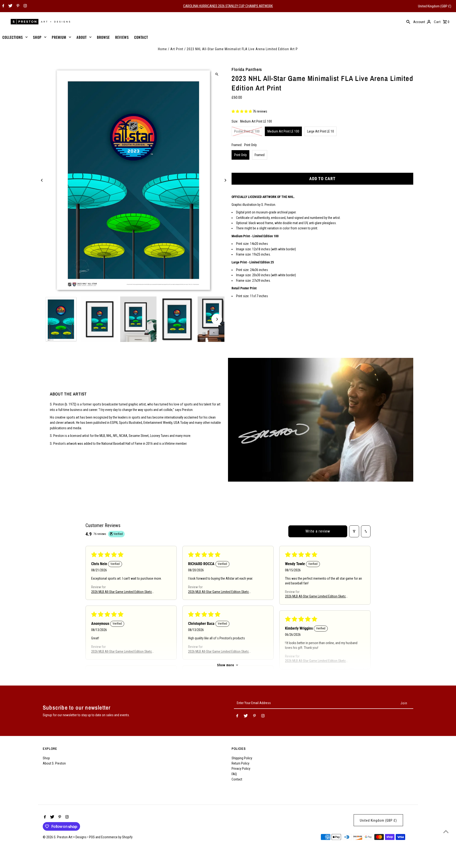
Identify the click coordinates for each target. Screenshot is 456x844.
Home (162, 49)
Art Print (176, 49)
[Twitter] (9, 6)
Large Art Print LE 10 (320, 131)
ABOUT (81, 37)
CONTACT (141, 37)
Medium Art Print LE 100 (283, 131)
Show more (225, 665)
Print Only (240, 155)
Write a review (317, 531)
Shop (46, 758)
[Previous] (42, 180)
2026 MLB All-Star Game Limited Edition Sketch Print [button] (122, 592)
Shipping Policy (242, 758)
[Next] (225, 180)
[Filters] (354, 531)
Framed (260, 155)
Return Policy (240, 763)
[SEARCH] (408, 22)
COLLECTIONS (12, 37)
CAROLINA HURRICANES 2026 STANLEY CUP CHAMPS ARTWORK (228, 6)
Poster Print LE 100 (247, 131)
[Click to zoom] (216, 74)
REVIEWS (122, 37)
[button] (242, 112)
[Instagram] (24, 6)
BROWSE (103, 37)
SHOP (37, 37)
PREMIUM (59, 37)
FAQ (234, 774)
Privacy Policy (241, 768)
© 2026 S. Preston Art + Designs (65, 837)
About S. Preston (54, 763)
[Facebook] (2, 6)
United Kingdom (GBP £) (434, 6)
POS (92, 837)
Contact (237, 779)
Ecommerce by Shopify (117, 837)
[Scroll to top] (446, 831)
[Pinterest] (17, 6)
